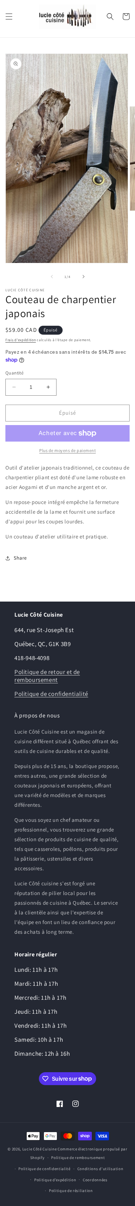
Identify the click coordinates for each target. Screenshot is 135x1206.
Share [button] (20, 558)
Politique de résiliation (71, 1190)
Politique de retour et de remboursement (47, 676)
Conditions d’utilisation (100, 1168)
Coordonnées (95, 1179)
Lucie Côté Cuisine (39, 1148)
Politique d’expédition (55, 1179)
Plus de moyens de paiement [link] (67, 450)
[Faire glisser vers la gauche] (52, 276)
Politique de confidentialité (51, 694)
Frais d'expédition (20, 340)
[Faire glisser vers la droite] (83, 276)
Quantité (14, 373)
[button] (9, 16)
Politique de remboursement (78, 1157)
